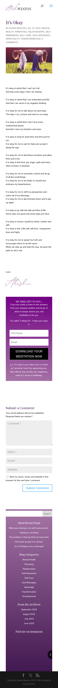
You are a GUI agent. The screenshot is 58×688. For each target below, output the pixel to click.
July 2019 (29, 619)
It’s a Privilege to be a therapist (29, 546)
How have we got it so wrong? (29, 542)
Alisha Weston (17, 28)
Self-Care (25, 35)
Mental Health (29, 559)
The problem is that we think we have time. (29, 537)
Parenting (21, 32)
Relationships (36, 32)
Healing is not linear (29, 532)
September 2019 (29, 609)
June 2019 (29, 623)
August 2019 (29, 614)
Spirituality (12, 39)
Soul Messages (41, 35)
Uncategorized (29, 596)
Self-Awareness (29, 573)
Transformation (30, 39)
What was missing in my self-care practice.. (29, 528)
